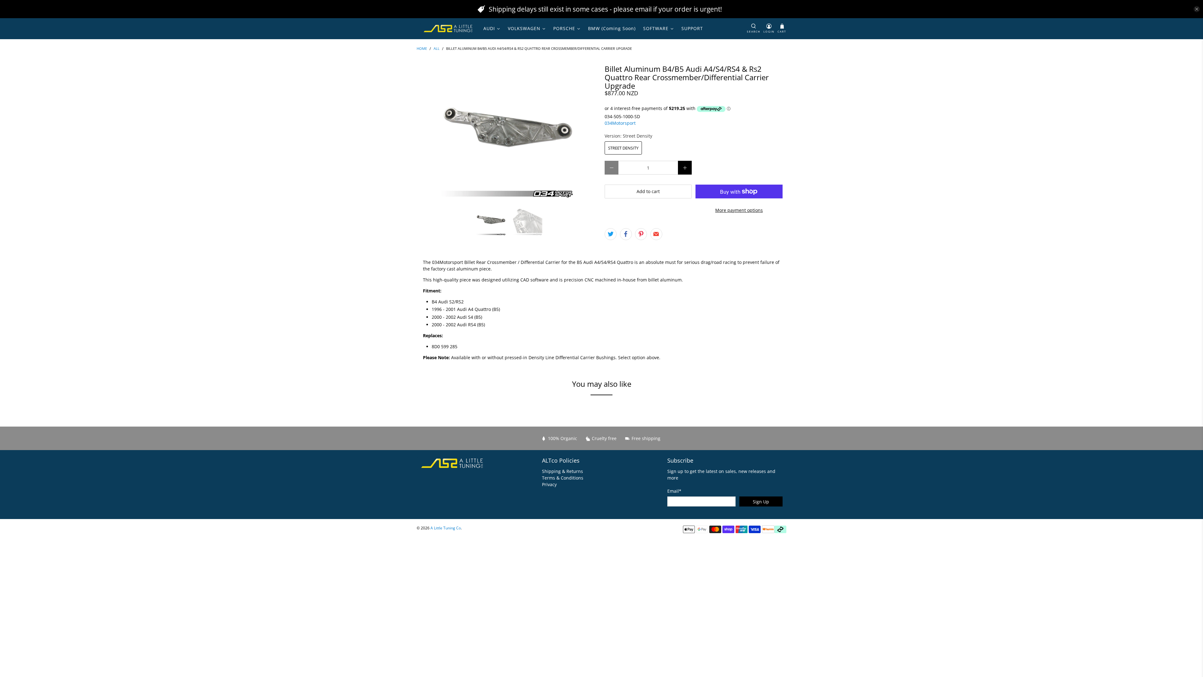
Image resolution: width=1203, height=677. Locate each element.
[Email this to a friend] (656, 234)
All (437, 48)
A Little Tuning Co (445, 528)
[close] (1197, 9)
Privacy (549, 484)
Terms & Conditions (562, 478)
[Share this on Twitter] (611, 234)
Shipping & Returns (562, 471)
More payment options (739, 210)
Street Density (623, 148)
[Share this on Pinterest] (641, 234)
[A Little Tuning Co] (448, 28)
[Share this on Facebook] (626, 234)
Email (674, 491)
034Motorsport (620, 123)
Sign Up (761, 502)
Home (422, 48)
